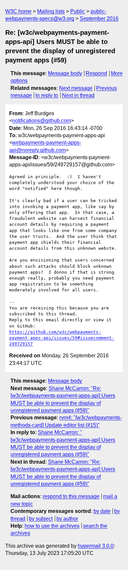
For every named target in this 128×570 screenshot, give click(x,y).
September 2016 (99, 18)
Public (77, 11)
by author (67, 518)
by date (102, 511)
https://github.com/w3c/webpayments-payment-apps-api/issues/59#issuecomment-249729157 (61, 337)
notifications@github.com (41, 120)
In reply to (46, 95)
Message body (65, 73)
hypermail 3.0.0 (96, 546)
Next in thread (78, 95)
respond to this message (71, 496)
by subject (41, 518)
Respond (96, 73)
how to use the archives (52, 526)
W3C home (18, 11)
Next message (76, 88)
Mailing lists (51, 11)
